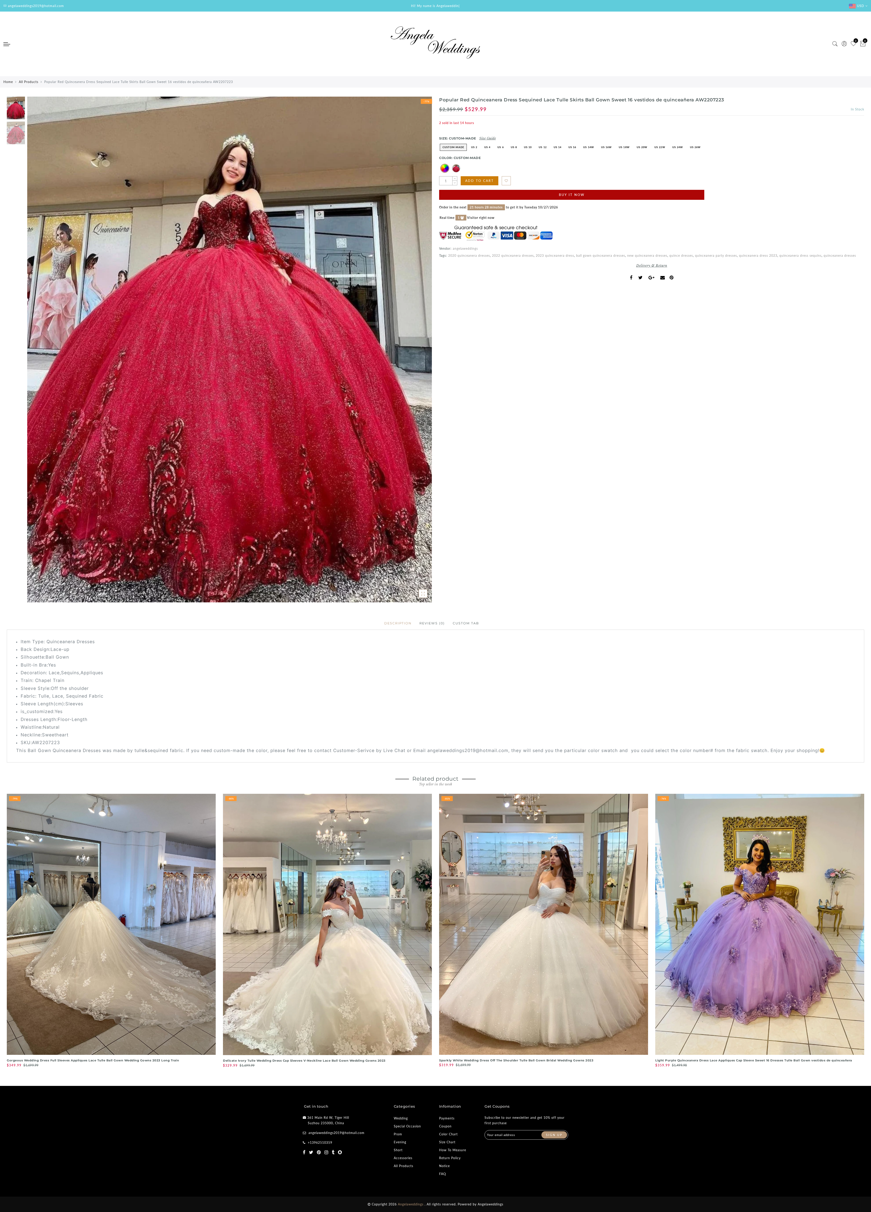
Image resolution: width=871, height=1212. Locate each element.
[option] (229, 349)
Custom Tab (466, 623)
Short (398, 1150)
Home (8, 82)
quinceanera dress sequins (800, 255)
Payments (447, 1118)
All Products (28, 82)
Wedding (401, 1118)
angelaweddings (465, 248)
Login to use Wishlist (506, 180)
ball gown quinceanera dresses (600, 255)
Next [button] (418, 352)
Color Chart (448, 1134)
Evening (400, 1142)
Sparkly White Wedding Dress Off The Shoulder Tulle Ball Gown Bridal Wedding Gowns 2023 (516, 1060)
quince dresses (681, 255)
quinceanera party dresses (716, 255)
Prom (398, 1134)
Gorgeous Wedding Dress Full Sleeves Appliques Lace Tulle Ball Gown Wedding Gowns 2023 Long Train (93, 1060)
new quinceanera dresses (647, 255)
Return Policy (450, 1158)
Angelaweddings (490, 1204)
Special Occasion (407, 1126)
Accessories (403, 1158)
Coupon (445, 1126)
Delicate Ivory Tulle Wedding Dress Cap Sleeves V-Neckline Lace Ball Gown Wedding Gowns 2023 (304, 1060)
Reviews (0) (432, 623)
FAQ (442, 1174)
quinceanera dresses (840, 255)
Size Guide (487, 138)
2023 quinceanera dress (555, 255)
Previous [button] (35, 352)
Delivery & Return (651, 266)
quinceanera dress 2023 (758, 255)
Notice (444, 1166)
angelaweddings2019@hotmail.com (336, 1133)
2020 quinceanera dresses (469, 255)
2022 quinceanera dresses (513, 255)
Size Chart (447, 1142)
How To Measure (452, 1150)
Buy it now (572, 195)
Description (397, 623)
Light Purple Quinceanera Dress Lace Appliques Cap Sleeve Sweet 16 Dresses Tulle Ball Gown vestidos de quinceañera (753, 1060)
